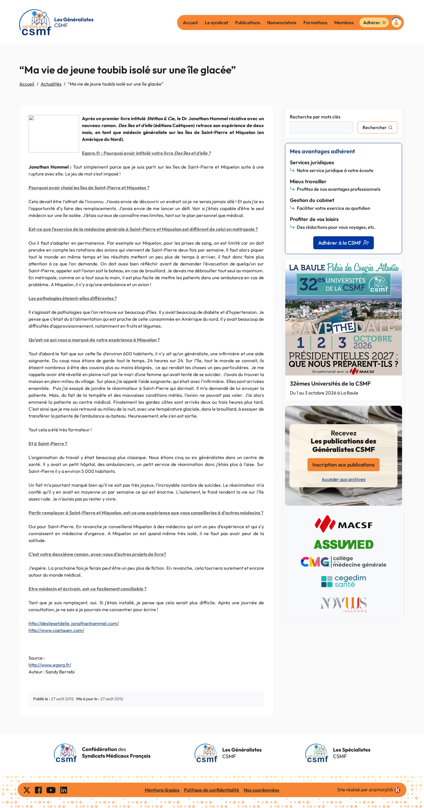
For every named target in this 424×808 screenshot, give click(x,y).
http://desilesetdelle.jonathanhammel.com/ (74, 623)
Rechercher (375, 127)
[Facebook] (38, 790)
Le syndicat (216, 22)
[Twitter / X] (26, 790)
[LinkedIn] (63, 790)
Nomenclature (282, 22)
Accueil (190, 22)
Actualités (51, 84)
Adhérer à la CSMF (339, 242)
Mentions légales (162, 790)
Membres (344, 22)
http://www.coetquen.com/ (56, 630)
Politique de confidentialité (211, 790)
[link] (385, 790)
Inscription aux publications (343, 464)
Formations (315, 22)
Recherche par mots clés (315, 117)
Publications (247, 22)
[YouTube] (51, 790)
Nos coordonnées (261, 790)
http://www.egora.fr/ (50, 665)
